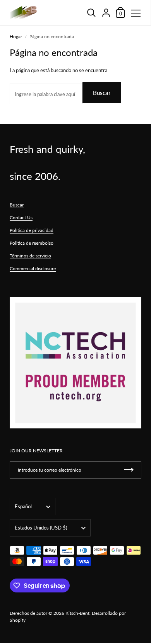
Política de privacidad (31, 230)
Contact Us (21, 217)
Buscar (102, 92)
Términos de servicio (30, 256)
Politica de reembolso (31, 243)
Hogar (16, 36)
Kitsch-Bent (77, 613)
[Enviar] (129, 470)
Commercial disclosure (33, 268)
